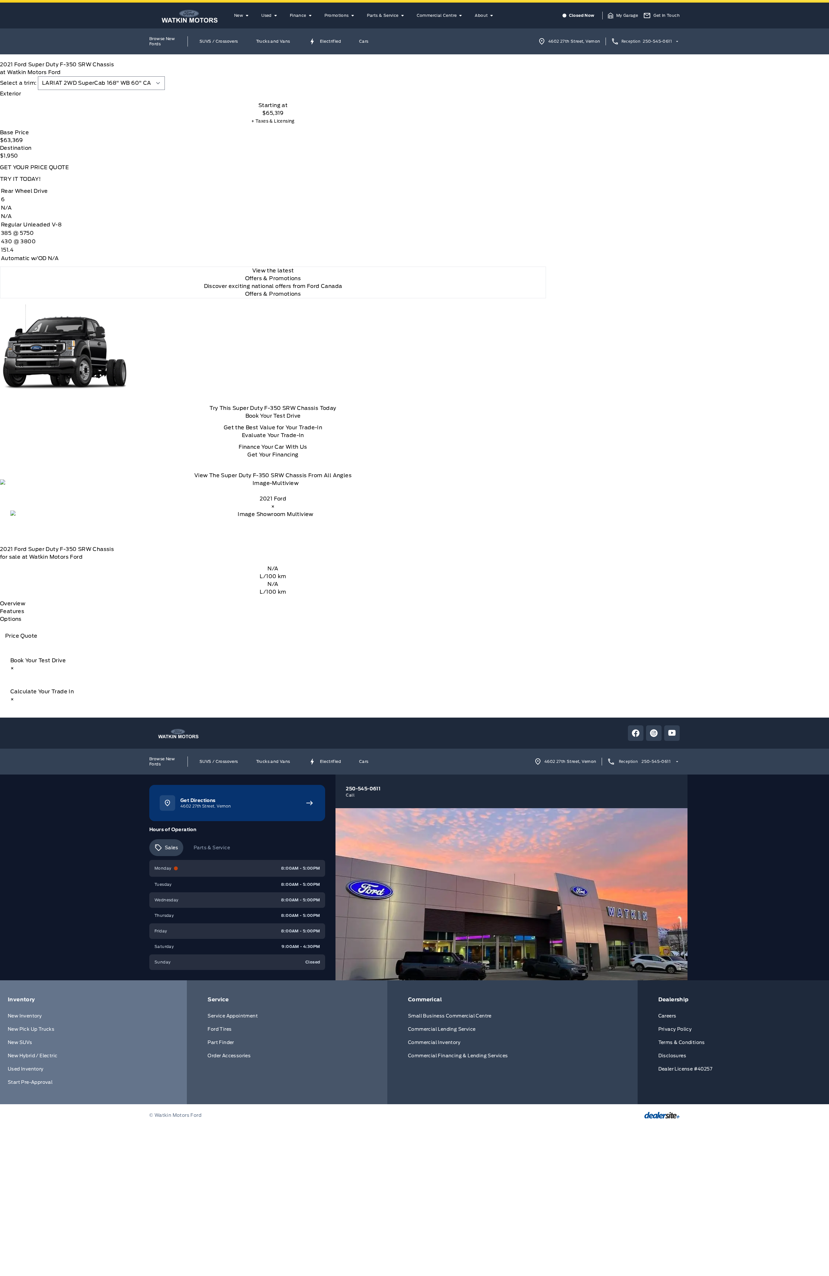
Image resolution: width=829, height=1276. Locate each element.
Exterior (10, 94)
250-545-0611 (657, 41)
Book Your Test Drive (273, 416)
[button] (623, 15)
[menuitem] (242, 15)
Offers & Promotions (273, 294)
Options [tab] (11, 619)
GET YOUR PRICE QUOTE (34, 167)
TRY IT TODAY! (20, 179)
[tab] (273, 94)
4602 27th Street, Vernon (574, 41)
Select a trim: (18, 83)
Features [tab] (12, 611)
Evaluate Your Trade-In (273, 435)
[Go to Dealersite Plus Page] (662, 1115)
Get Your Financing (272, 455)
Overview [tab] (12, 603)
